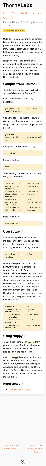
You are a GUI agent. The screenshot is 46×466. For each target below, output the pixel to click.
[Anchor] (36, 83)
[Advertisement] (23, 419)
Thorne (17, 5)
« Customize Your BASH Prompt (12, 447)
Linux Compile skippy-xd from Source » (35, 448)
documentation (9, 31)
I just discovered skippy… (20, 389)
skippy (22, 31)
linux (17, 31)
